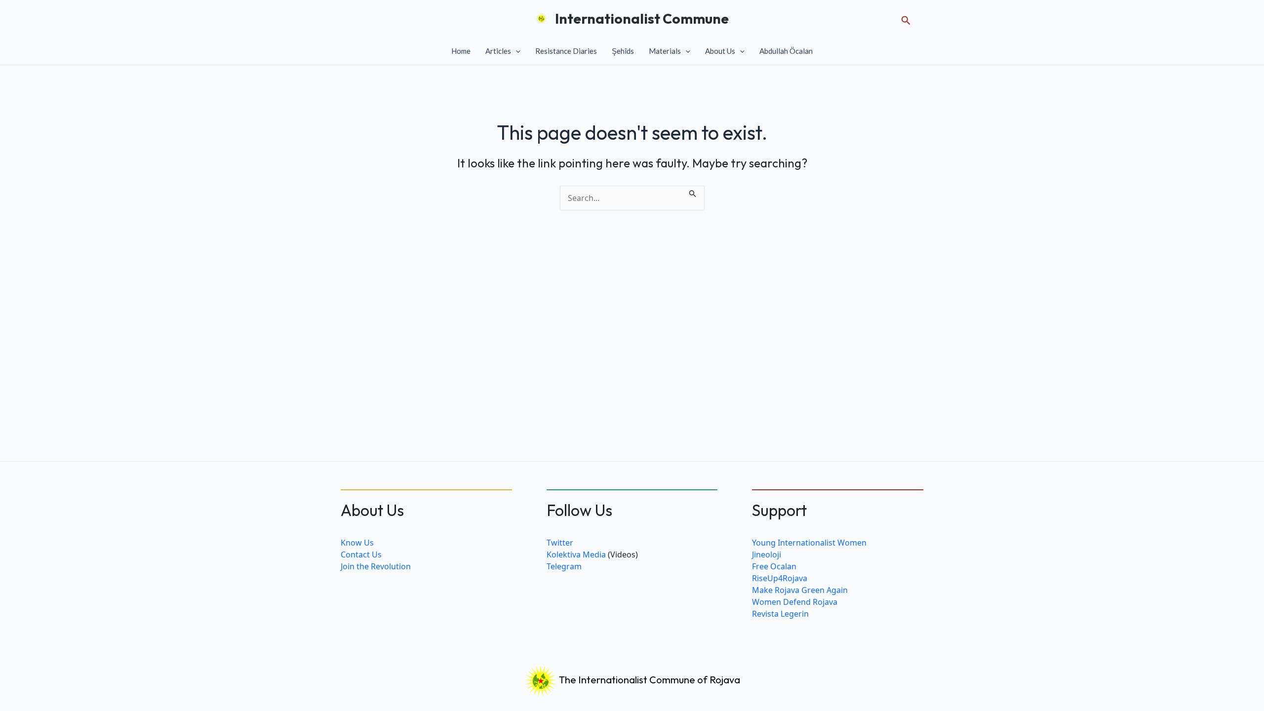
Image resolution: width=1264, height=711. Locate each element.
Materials (665, 50)
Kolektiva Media (576, 554)
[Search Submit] (693, 192)
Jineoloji (766, 554)
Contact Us (361, 554)
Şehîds (623, 50)
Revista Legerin (780, 613)
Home (461, 50)
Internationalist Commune (642, 18)
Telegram (564, 566)
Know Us (357, 542)
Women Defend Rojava (794, 601)
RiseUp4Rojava (779, 578)
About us (720, 50)
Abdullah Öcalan (786, 50)
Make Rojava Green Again (800, 590)
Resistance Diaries (566, 50)
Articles (498, 50)
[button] (906, 18)
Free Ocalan (774, 566)
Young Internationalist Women (809, 542)
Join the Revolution (376, 566)
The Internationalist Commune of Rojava (648, 679)
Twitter (560, 542)
